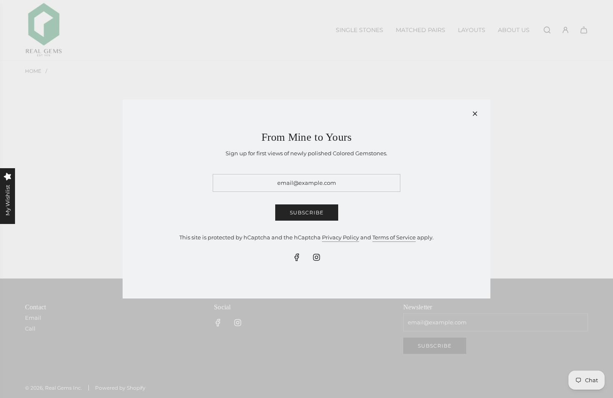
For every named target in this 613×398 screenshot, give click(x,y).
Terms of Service (394, 237)
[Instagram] (316, 257)
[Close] (475, 113)
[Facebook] (297, 257)
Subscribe (307, 212)
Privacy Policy (340, 237)
